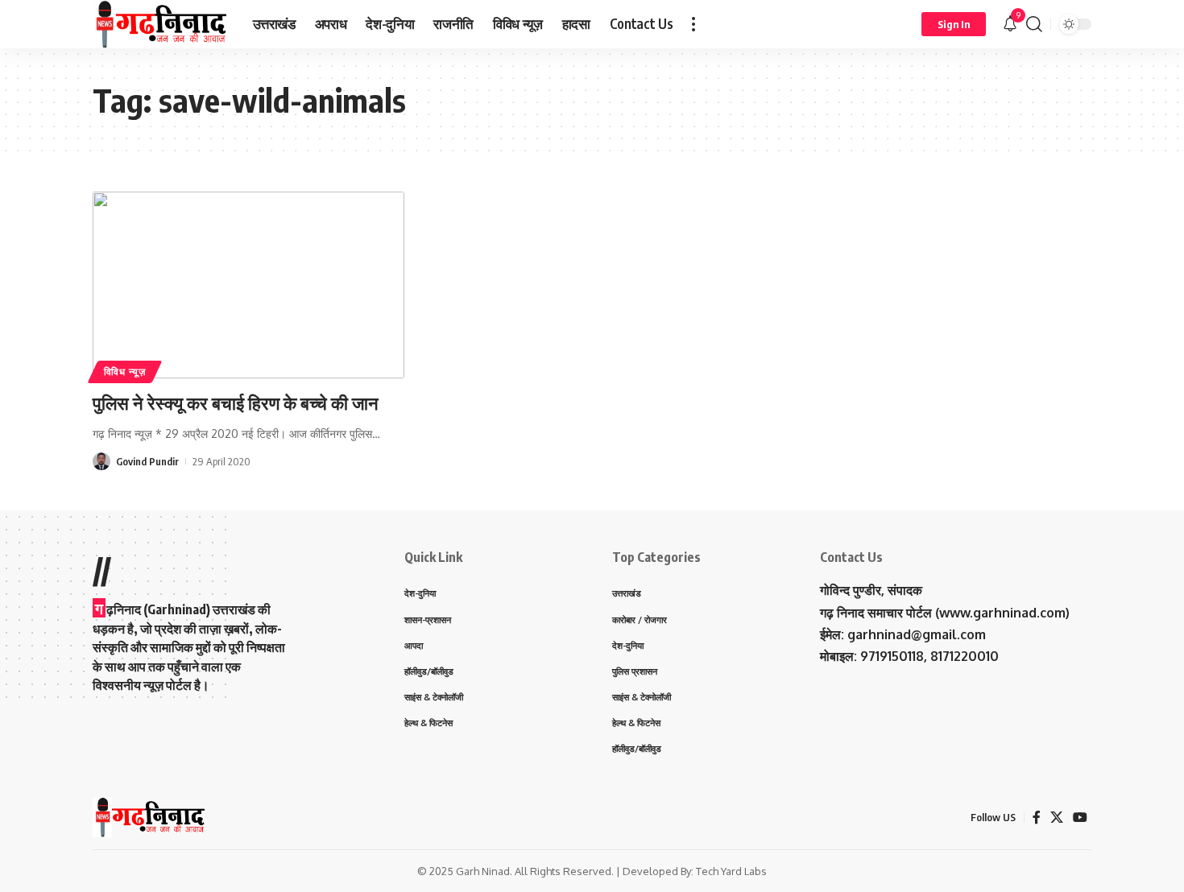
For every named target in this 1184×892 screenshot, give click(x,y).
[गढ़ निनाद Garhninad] (160, 24)
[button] (693, 24)
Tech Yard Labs (731, 871)
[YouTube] (1080, 817)
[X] (1056, 817)
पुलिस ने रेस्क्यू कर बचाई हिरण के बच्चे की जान (236, 402)
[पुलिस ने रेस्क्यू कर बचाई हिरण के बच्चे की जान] (248, 285)
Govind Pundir (147, 461)
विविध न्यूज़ (125, 371)
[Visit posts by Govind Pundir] (101, 461)
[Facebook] (1037, 817)
